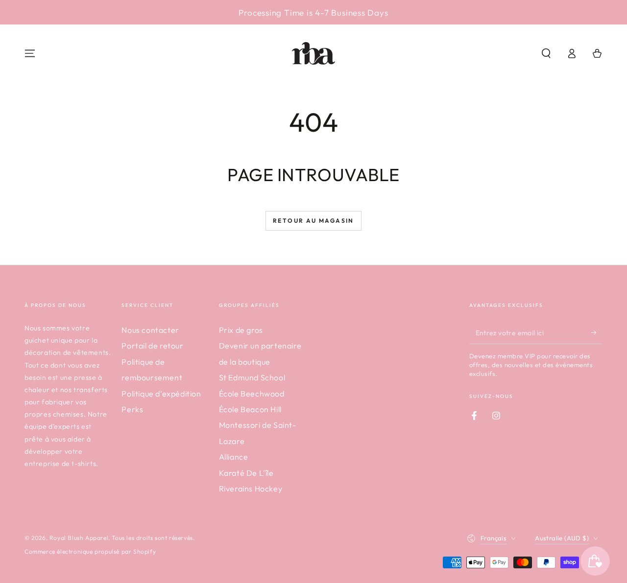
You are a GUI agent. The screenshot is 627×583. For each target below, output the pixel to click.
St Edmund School (252, 377)
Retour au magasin (313, 220)
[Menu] (30, 53)
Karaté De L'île (246, 473)
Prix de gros (241, 330)
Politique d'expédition (161, 393)
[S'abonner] (597, 333)
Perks (132, 409)
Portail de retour (152, 345)
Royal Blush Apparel (78, 537)
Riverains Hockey (251, 488)
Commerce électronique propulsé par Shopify (90, 551)
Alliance (233, 457)
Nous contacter (150, 330)
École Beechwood (252, 393)
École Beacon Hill (250, 409)
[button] (546, 53)
